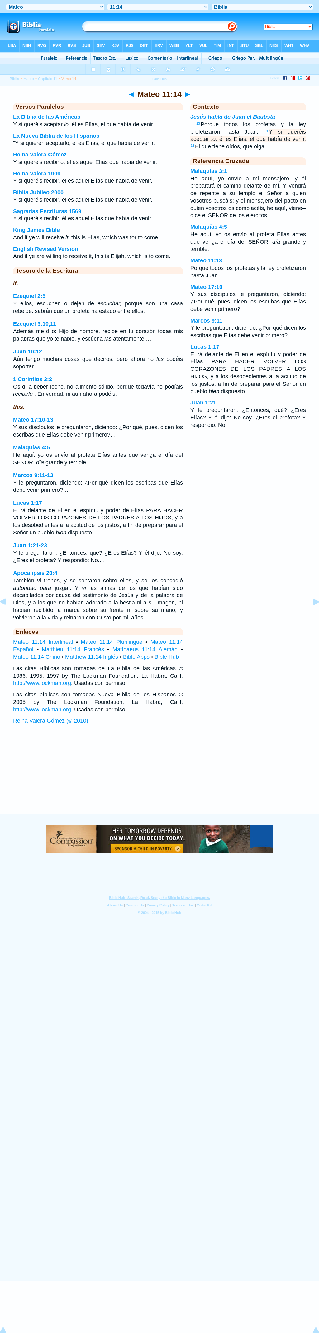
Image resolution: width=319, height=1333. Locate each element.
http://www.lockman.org (42, 683)
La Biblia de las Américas (46, 117)
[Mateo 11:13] (8, 616)
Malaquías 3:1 (208, 171)
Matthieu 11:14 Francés (73, 649)
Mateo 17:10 (206, 287)
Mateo (28, 79)
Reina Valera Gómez (40, 154)
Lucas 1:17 (27, 503)
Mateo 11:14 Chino (36, 657)
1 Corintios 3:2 (32, 379)
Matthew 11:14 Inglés (91, 657)
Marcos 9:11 (206, 321)
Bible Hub (167, 657)
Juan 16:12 (27, 351)
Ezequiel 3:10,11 (34, 324)
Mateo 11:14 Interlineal (43, 642)
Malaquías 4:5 (31, 447)
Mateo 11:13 (206, 260)
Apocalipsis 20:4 (35, 573)
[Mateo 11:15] (311, 616)
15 (192, 145)
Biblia (14, 79)
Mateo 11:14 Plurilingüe (111, 642)
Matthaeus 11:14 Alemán (145, 649)
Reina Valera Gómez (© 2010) (50, 721)
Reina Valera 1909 (36, 173)
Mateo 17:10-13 (33, 420)
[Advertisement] (159, 775)
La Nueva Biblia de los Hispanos (56, 136)
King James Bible (36, 230)
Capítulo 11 (47, 79)
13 (198, 123)
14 (266, 131)
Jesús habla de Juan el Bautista (232, 117)
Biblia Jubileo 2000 (38, 192)
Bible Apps (136, 657)
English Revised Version (45, 249)
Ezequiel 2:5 (29, 296)
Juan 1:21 (203, 402)
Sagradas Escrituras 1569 (47, 211)
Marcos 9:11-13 (33, 475)
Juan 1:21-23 (30, 545)
